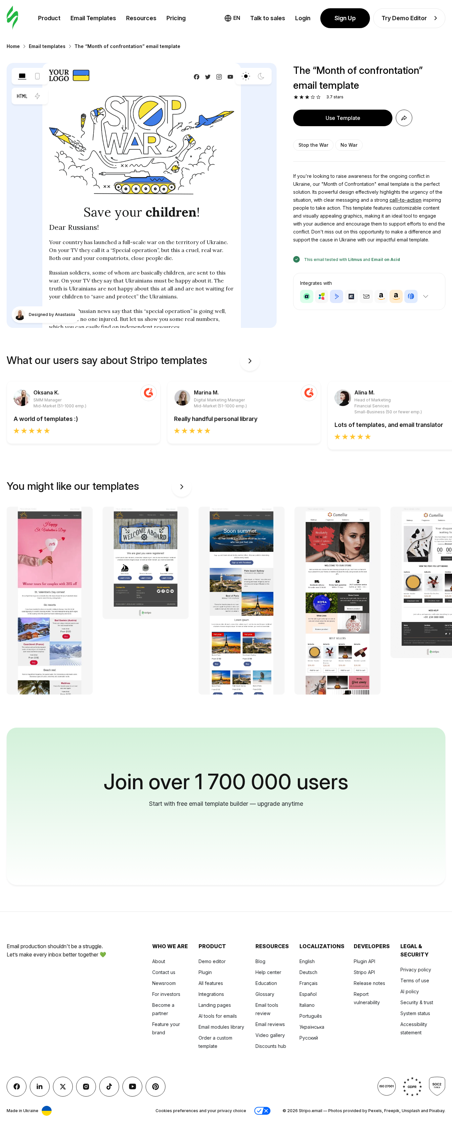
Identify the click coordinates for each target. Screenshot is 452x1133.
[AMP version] (37, 96)
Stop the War (313, 145)
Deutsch (308, 972)
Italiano (307, 1005)
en (236, 18)
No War (348, 145)
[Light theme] (245, 76)
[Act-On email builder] (321, 296)
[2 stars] (301, 97)
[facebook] (16, 1087)
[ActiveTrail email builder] (351, 296)
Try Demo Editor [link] (404, 18)
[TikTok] (109, 1087)
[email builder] (12, 18)
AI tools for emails (218, 1016)
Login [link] (302, 18)
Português (310, 1016)
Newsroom (164, 983)
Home (13, 46)
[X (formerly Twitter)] (63, 1087)
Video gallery (270, 1035)
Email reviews (270, 1024)
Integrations (211, 994)
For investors (166, 994)
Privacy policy (415, 969)
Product (49, 18)
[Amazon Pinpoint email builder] (381, 296)
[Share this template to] (404, 118)
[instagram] (86, 1087)
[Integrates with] (425, 296)
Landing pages (215, 1005)
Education (266, 983)
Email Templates (93, 18)
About (158, 961)
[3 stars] (307, 97)
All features (211, 983)
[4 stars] (313, 97)
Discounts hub (270, 1046)
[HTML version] (22, 96)
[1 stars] (296, 97)
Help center (268, 972)
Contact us (163, 972)
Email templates (47, 46)
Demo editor (212, 961)
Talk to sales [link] (267, 18)
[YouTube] (132, 1087)
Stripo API (364, 972)
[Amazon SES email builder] (396, 296)
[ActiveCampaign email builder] (336, 296)
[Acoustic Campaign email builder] (306, 296)
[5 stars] (318, 97)
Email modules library (221, 1027)
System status (415, 1013)
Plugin (205, 972)
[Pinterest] (155, 1087)
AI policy (409, 991)
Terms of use (414, 980)
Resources (141, 18)
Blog (260, 961)
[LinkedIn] (40, 1087)
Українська (311, 1027)
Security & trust (416, 1002)
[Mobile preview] (37, 76)
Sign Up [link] (345, 18)
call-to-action (405, 200)
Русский (308, 1038)
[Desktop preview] (22, 76)
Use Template (343, 118)
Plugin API (364, 961)
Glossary (264, 994)
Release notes (369, 983)
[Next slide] (250, 361)
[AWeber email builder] (411, 296)
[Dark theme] (261, 76)
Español (308, 994)
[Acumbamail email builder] (366, 296)
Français (308, 983)
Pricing (176, 18)
